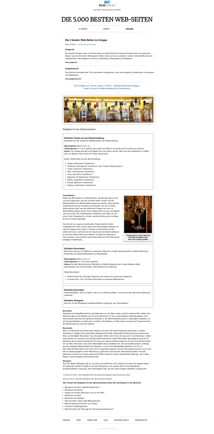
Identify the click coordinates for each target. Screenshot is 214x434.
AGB (106, 420)
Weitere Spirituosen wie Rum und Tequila (81, 403)
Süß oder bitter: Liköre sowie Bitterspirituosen (82, 401)
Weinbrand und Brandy (74, 390)
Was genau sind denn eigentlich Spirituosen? (82, 387)
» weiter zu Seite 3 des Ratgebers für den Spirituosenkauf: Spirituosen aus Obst (96, 375)
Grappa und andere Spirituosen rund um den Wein (84, 392)
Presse (66, 420)
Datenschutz (121, 420)
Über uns (92, 420)
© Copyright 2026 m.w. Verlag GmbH (107, 428)
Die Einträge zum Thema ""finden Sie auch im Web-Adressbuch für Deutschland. (107, 87)
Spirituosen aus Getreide (74, 398)
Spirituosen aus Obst (73, 395)
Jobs (78, 420)
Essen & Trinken (70, 44)
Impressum (141, 420)
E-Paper (83, 29)
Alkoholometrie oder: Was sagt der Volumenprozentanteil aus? (89, 409)
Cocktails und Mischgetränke (76, 406)
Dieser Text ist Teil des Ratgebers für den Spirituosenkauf (87, 379)
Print (106, 29)
